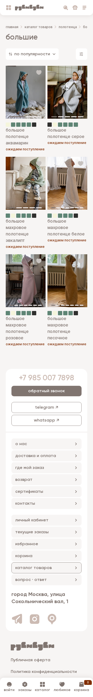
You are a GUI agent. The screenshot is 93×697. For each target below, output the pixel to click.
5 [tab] (80, 116)
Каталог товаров (38, 27)
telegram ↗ (46, 407)
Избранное (26, 544)
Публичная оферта (30, 660)
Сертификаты (29, 491)
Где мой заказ (29, 468)
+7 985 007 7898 (46, 378)
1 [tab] (17, 116)
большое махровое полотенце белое (66, 227)
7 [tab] (81, 207)
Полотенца (68, 27)
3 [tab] (67, 116)
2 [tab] (34, 116)
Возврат (23, 480)
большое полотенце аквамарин (17, 136)
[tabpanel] (26, 92)
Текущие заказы (32, 532)
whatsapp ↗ (46, 420)
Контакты (25, 503)
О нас (21, 444)
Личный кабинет (31, 520)
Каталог (42, 690)
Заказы (24, 690)
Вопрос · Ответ (31, 580)
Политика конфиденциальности (44, 672)
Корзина (23, 556)
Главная (12, 27)
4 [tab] (74, 116)
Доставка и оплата (35, 456)
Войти (9, 690)
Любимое (62, 690)
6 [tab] (77, 207)
